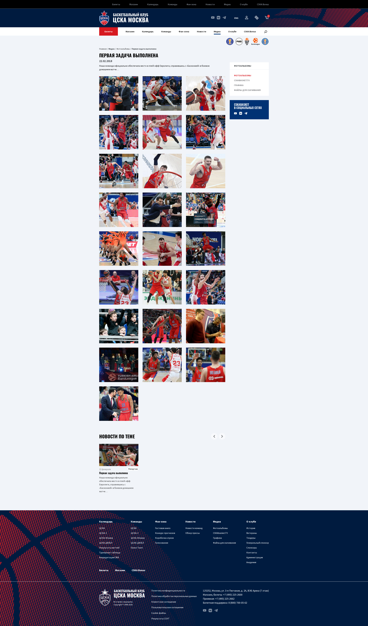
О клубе (244, 4)
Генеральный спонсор (257, 542)
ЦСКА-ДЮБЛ (105, 542)
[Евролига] (255, 41)
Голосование (161, 542)
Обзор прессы (192, 533)
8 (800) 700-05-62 (237, 602)
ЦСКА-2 (103, 533)
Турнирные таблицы (109, 552)
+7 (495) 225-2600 (232, 594)
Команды (172, 4)
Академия (251, 562)
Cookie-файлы (158, 612)
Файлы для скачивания (247, 90)
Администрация (254, 557)
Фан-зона (191, 4)
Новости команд (194, 528)
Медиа (227, 4)
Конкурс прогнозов (165, 533)
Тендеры (250, 537)
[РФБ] (239, 41)
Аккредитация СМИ (109, 557)
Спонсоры (251, 547)
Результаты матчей (109, 547)
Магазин (133, 4)
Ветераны (251, 533)
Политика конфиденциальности (168, 590)
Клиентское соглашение (163, 601)
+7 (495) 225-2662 (224, 598)
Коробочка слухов (164, 537)
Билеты (116, 4)
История (250, 528)
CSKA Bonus (263, 4)
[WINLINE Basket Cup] (247, 41)
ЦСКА (102, 528)
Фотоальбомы (123, 49)
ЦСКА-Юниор (106, 537)
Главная (103, 49)
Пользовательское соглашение (167, 607)
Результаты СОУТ (160, 618)
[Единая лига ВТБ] (230, 41)
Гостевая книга (162, 528)
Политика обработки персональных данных (174, 596)
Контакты (251, 552)
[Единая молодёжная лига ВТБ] (265, 41)
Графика (239, 85)
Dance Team (137, 547)
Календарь (152, 4)
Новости (210, 4)
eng (236, 18)
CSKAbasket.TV (242, 80)
